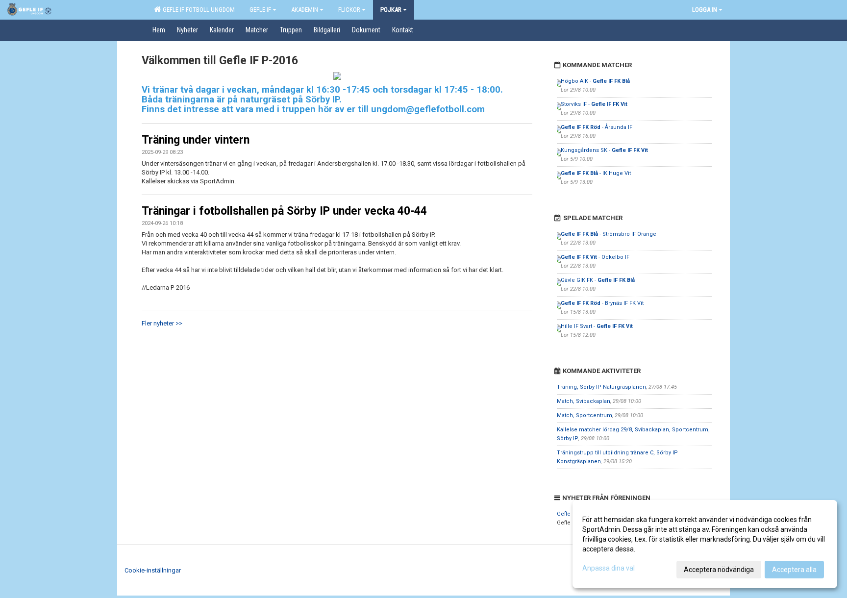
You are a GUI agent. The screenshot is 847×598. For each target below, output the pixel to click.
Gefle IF (260, 9)
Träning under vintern (195, 140)
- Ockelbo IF (595, 257)
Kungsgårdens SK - (604, 150)
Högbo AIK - (595, 81)
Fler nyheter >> (162, 323)
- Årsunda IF (596, 127)
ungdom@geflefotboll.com (428, 109)
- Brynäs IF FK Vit (602, 303)
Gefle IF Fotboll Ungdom (197, 9)
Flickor (349, 9)
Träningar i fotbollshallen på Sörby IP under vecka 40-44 (284, 211)
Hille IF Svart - (597, 326)
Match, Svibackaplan (583, 401)
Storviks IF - (594, 104)
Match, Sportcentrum (584, 415)
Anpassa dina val (608, 568)
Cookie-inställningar (153, 570)
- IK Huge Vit (596, 173)
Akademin (304, 9)
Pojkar (390, 9)
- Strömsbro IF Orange (608, 234)
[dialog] (705, 544)
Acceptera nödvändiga (719, 569)
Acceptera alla (794, 569)
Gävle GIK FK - (598, 280)
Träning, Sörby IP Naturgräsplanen (601, 387)
